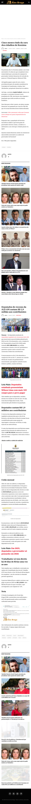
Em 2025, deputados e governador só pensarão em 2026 (14, 551)
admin (6, 48)
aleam (3, 635)
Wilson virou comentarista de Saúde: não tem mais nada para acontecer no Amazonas (15, 249)
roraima (9, 147)
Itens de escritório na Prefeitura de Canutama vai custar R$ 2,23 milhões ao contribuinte (14, 783)
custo (14, 635)
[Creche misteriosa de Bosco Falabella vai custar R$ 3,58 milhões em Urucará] (15, 686)
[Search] (29, 2)
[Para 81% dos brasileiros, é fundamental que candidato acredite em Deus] (15, 730)
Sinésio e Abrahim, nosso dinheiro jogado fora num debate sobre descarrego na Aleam (14, 293)
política (9, 637)
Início (2, 38)
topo (20, 637)
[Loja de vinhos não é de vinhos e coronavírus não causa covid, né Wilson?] (15, 217)
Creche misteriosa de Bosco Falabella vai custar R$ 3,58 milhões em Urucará (15, 696)
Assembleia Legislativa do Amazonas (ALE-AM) (15, 337)
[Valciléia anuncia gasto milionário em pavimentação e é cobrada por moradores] (15, 708)
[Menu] (2, 2)
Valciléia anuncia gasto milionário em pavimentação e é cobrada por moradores (12, 718)
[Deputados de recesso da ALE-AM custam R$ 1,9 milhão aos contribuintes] (15, 325)
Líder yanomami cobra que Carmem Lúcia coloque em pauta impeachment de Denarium (15, 114)
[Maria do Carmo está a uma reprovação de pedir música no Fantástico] (15, 195)
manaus (4, 637)
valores (24, 637)
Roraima (5, 50)
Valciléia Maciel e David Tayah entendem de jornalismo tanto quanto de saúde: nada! (13, 184)
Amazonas (18, 315)
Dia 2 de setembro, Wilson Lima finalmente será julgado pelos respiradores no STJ (14, 271)
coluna (3, 147)
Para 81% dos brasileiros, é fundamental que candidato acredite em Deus (13, 740)
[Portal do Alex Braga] (15, 2)
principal (15, 637)
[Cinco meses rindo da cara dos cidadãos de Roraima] (15, 60)
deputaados (20, 635)
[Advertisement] (15, 21)
